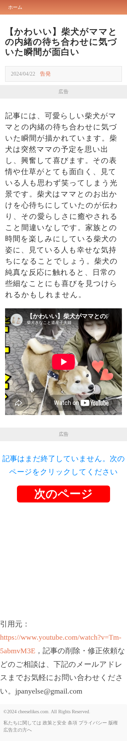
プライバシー (93, 722)
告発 (45, 74)
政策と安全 (54, 722)
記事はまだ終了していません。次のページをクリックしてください (63, 465)
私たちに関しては (22, 722)
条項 (72, 722)
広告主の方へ (17, 730)
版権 (113, 722)
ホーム (15, 7)
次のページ (63, 494)
